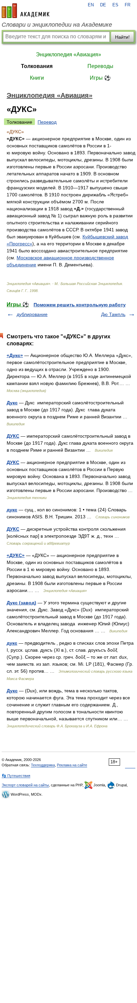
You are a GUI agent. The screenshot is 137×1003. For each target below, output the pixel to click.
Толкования (37, 66)
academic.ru (26, 10)
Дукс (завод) (21, 602)
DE (103, 5)
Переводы (100, 66)
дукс (12, 509)
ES (115, 5)
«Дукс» (15, 355)
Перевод (47, 122)
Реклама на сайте (72, 765)
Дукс (12, 402)
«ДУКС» (16, 555)
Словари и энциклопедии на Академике (57, 24)
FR (127, 5)
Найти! (122, 37)
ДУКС (13, 436)
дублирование (32, 314)
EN (91, 5)
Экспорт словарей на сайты (25, 785)
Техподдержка (43, 765)
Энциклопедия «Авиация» (68, 54)
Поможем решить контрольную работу (80, 304)
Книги (37, 78)
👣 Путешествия (16, 776)
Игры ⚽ (100, 78)
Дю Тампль (113, 314)
